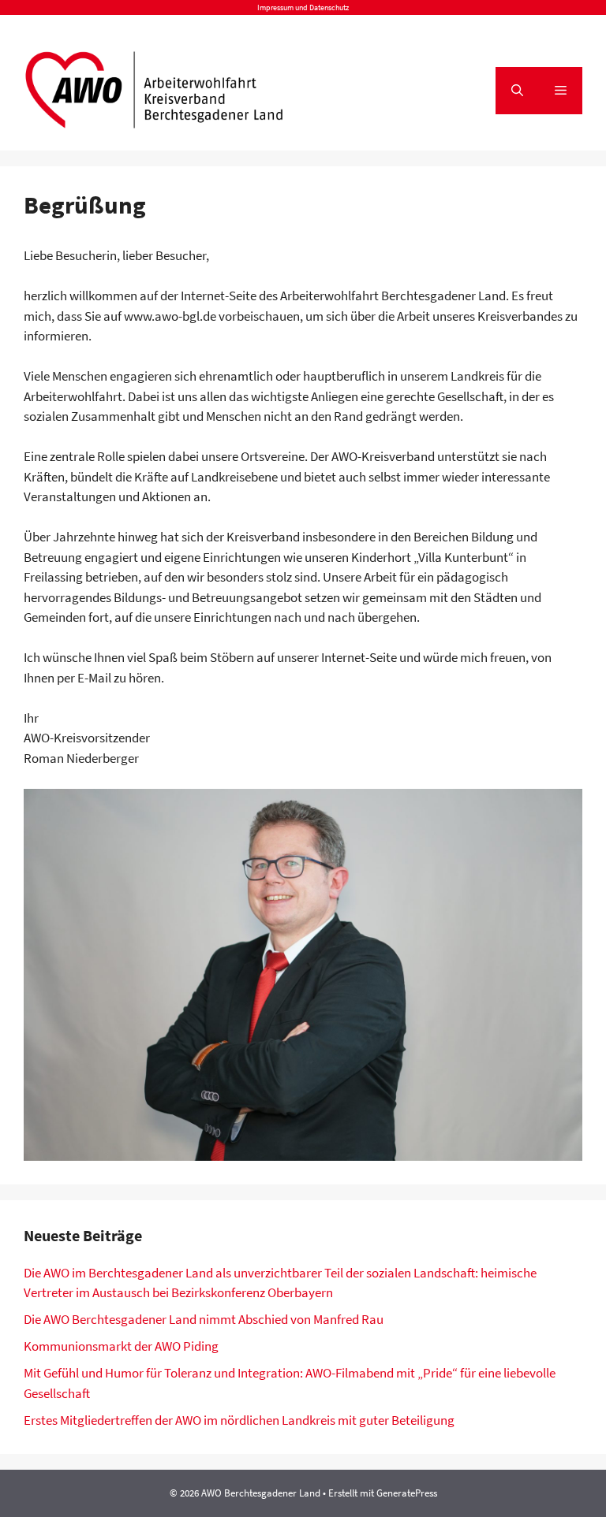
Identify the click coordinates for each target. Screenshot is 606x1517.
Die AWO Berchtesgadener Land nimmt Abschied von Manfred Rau (203, 1319)
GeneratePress (406, 1493)
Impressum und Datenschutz (303, 7)
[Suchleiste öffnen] (517, 90)
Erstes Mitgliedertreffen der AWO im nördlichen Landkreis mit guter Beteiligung (239, 1420)
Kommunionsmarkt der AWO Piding (121, 1346)
